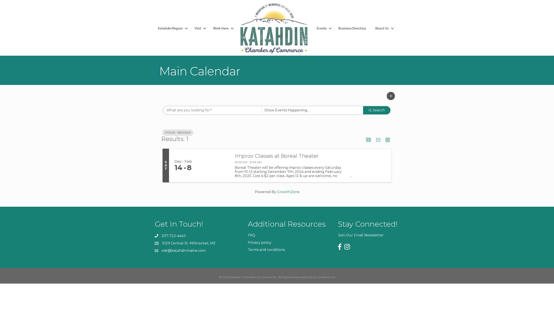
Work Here (221, 28)
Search (379, 110)
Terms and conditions (266, 250)
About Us (382, 28)
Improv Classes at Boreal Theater (277, 156)
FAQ (251, 235)
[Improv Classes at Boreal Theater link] (213, 165)
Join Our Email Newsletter (361, 235)
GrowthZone (288, 192)
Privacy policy (259, 242)
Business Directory (352, 28)
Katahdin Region (170, 28)
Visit (198, 28)
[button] (391, 96)
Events (322, 28)
